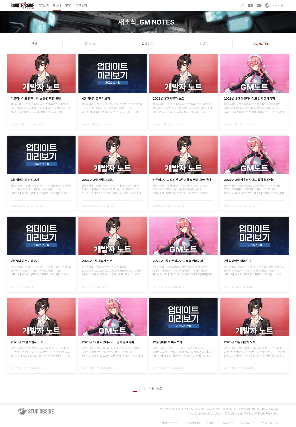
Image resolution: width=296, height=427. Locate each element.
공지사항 (91, 44)
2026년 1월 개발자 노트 (97, 261)
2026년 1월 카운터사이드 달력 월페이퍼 (178, 261)
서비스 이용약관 (169, 422)
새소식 (57, 5)
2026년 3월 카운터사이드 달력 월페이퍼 (249, 98)
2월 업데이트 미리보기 (25, 261)
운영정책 (211, 422)
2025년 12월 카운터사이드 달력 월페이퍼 (108, 342)
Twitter (242, 5)
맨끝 (159, 388)
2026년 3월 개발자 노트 (168, 98)
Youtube (251, 5)
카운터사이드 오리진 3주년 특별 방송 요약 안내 (182, 180)
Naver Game (259, 5)
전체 (34, 44)
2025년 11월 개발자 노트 (240, 342)
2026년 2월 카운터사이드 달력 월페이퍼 (249, 180)
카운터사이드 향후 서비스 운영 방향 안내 (36, 98)
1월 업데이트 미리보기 (237, 261)
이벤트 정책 (227, 422)
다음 (151, 388)
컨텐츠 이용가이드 (269, 422)
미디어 (68, 5)
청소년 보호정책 (246, 422)
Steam (267, 5)
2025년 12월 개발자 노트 (27, 342)
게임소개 (43, 5)
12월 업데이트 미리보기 (167, 342)
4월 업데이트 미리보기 (96, 98)
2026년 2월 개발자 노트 (97, 180)
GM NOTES (260, 44)
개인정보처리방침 (191, 422)
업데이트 (147, 44)
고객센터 (81, 5)
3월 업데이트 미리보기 (25, 180)
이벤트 (204, 44)
